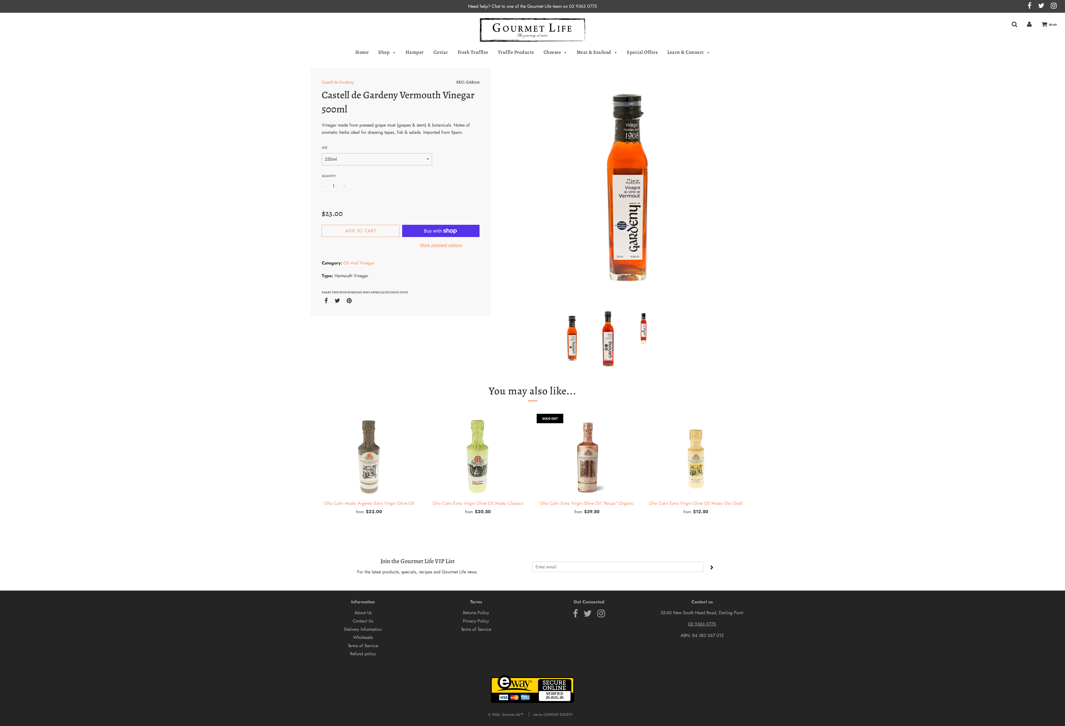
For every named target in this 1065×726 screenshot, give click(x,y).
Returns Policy (476, 612)
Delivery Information (363, 629)
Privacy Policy (476, 621)
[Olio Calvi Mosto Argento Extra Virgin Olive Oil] (369, 455)
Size (325, 147)
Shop (384, 52)
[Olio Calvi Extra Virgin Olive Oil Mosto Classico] (478, 455)
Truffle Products (516, 52)
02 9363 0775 (583, 6)
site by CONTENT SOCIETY (553, 714)
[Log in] (1029, 24)
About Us (363, 612)
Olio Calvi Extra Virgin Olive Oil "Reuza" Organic (587, 503)
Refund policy (363, 654)
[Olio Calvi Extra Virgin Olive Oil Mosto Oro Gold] (696, 455)
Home (362, 52)
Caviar (440, 52)
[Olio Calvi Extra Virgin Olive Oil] (587, 455)
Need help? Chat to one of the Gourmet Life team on (518, 6)
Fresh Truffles (473, 52)
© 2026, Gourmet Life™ (505, 714)
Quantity (329, 176)
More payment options (441, 245)
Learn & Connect (686, 52)
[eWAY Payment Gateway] (532, 701)
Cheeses (553, 52)
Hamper (414, 52)
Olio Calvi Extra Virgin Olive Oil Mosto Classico (478, 503)
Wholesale (363, 637)
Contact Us (363, 621)
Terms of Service (363, 645)
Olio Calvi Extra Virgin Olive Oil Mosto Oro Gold (695, 503)
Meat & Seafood (594, 52)
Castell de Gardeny (338, 82)
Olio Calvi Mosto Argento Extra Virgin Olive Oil (369, 503)
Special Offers (642, 52)
